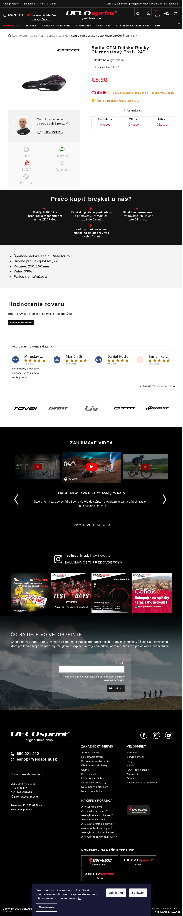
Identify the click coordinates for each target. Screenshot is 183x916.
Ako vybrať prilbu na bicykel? (98, 832)
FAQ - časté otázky (138, 769)
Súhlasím (138, 892)
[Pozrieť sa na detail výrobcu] (68, 50)
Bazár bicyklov (90, 774)
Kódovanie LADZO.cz (167, 911)
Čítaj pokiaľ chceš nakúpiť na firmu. (118, 100)
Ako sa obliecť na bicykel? (96, 828)
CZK (157, 16)
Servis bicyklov (136, 756)
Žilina (53, 3)
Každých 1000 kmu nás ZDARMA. (45, 216)
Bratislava (29, 3)
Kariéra (131, 765)
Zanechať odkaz (41, 19)
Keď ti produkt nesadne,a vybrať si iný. (91, 233)
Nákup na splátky (91, 791)
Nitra (42, 3)
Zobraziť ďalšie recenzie (156, 386)
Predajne (132, 752)
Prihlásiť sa (116, 688)
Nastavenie (46, 907)
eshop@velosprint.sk (37, 759)
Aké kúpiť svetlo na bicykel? (98, 823)
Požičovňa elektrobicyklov (142, 782)
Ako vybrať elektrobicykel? (97, 815)
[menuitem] (11, 25)
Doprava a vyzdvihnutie (95, 761)
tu (79, 898)
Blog (129, 761)
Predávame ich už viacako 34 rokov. (138, 216)
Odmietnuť (116, 892)
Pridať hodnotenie (21, 322)
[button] (48, 418)
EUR (157, 10)
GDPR (85, 769)
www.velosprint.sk (21, 809)
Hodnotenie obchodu (93, 778)
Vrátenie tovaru (90, 752)
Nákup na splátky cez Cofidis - (143, 92)
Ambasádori (134, 774)
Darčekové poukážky (93, 782)
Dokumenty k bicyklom (94, 786)
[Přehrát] (38, 466)
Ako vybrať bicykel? (93, 806)
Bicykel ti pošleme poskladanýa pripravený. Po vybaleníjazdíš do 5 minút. (91, 216)
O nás (130, 778)
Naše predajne (11, 3)
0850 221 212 (53, 132)
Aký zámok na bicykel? (94, 819)
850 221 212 (15, 15)
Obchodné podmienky (94, 765)
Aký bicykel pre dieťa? (94, 811)
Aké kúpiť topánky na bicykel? (99, 836)
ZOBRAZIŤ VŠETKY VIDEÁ (89, 525)
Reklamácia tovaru (92, 756)
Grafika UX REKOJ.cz (164, 908)
